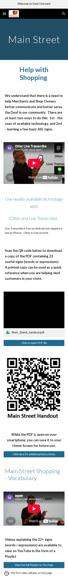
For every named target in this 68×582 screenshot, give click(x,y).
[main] (34, 39)
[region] (34, 4)
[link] (34, 314)
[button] (4, 14)
